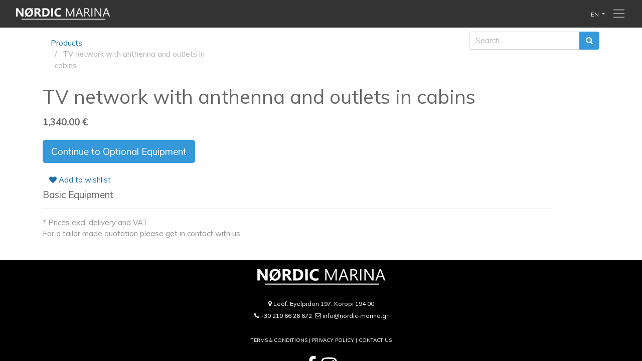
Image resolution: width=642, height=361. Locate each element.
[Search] (589, 41)
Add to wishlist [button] (84, 180)
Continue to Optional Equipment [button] (119, 151)
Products (66, 43)
